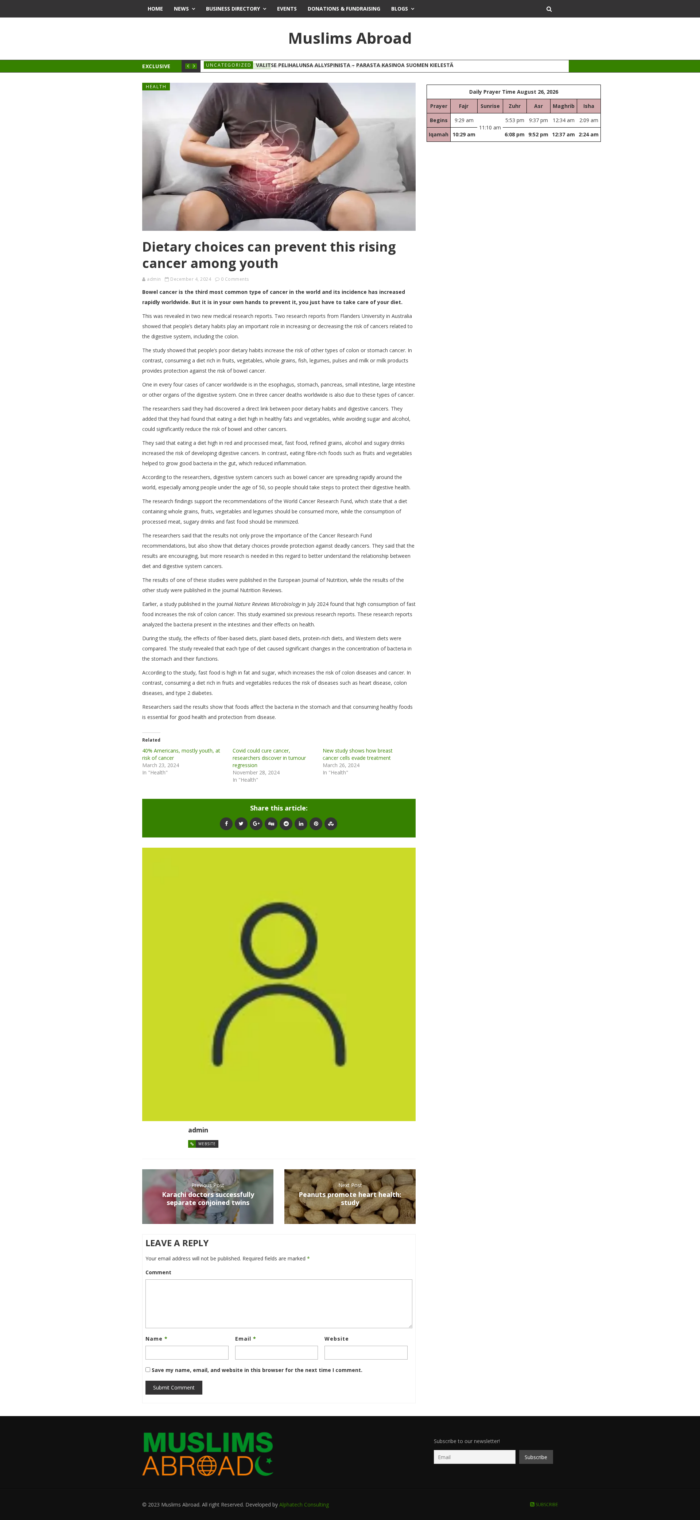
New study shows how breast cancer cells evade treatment (358, 754)
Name (156, 1338)
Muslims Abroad (350, 37)
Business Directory (233, 8)
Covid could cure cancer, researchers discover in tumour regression (269, 758)
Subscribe (546, 1504)
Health (156, 86)
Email (245, 1338)
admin (154, 279)
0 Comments (235, 279)
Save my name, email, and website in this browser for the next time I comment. (257, 1370)
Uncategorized (229, 66)
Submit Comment (174, 1387)
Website (207, 1143)
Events (287, 8)
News (181, 8)
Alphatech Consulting (304, 1504)
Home (155, 8)
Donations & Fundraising (344, 8)
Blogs (399, 8)
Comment (158, 1272)
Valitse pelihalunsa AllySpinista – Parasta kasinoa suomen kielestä (354, 66)
